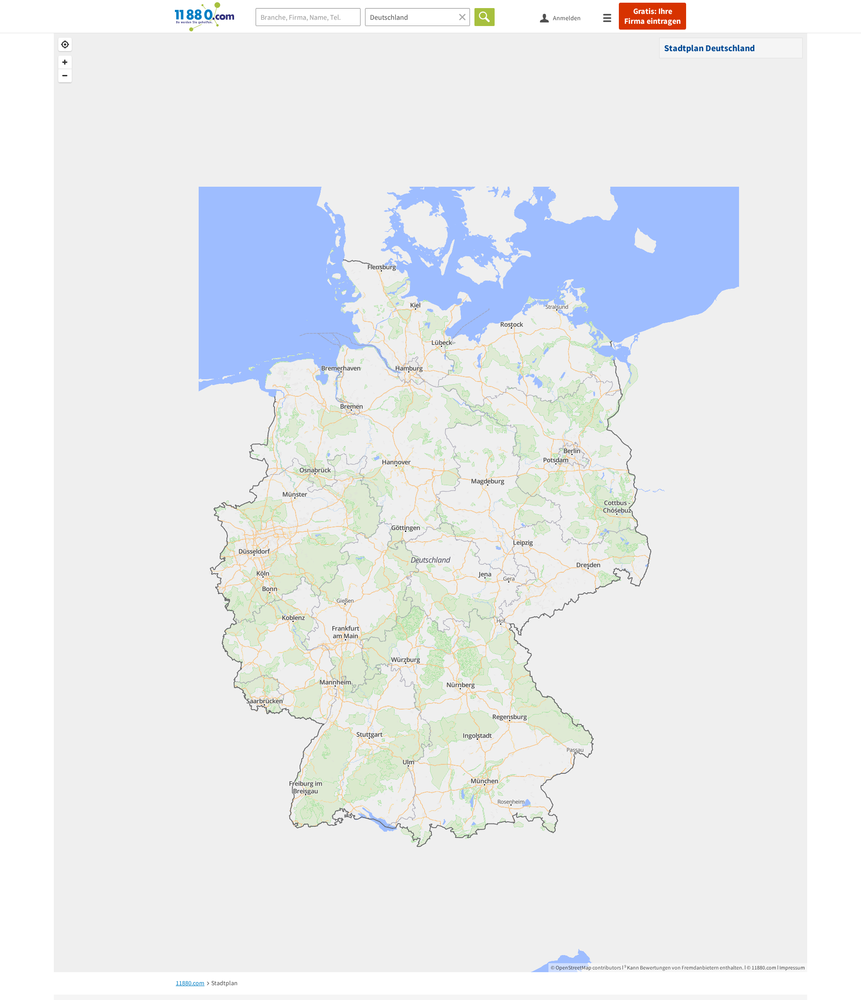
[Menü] (611, 17)
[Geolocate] (65, 44)
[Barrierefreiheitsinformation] (595, 17)
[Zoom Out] (65, 76)
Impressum (792, 967)
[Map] (430, 502)
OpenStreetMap (573, 967)
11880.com (764, 967)
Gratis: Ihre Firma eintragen (652, 16)
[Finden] (484, 17)
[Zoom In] (65, 62)
